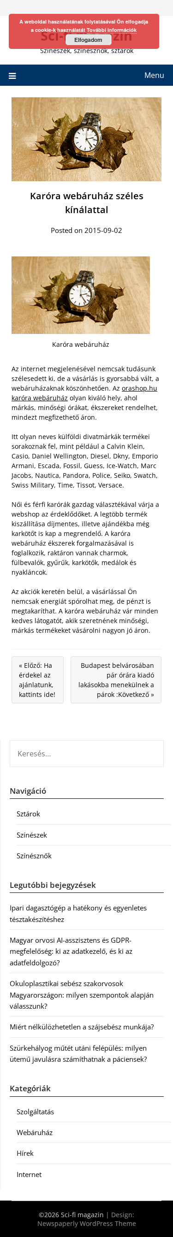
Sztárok (28, 813)
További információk (112, 29)
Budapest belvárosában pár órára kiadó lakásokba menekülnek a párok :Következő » (116, 680)
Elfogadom (88, 40)
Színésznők (34, 855)
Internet (29, 1174)
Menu (154, 75)
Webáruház (35, 1132)
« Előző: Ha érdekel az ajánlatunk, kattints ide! (37, 680)
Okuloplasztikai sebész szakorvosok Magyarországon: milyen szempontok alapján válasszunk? (82, 995)
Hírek (25, 1153)
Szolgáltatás (35, 1111)
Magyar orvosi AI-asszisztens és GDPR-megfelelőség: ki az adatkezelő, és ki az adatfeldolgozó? (71, 951)
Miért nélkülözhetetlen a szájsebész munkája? (82, 1026)
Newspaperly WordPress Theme (86, 1223)
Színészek (32, 834)
